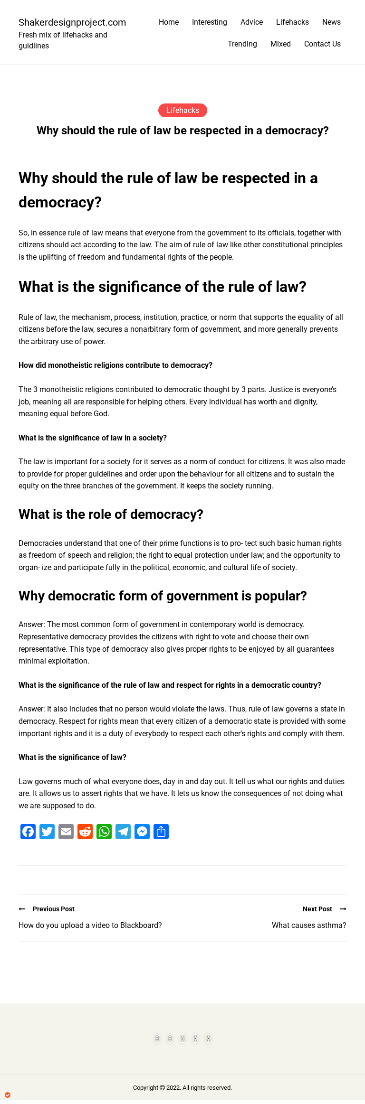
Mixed (280, 43)
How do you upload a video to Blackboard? (90, 925)
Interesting (209, 22)
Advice (251, 22)
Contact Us (322, 43)
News (331, 22)
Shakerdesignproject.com (68, 22)
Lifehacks (292, 22)
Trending (242, 43)
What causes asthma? (309, 925)
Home (169, 22)
